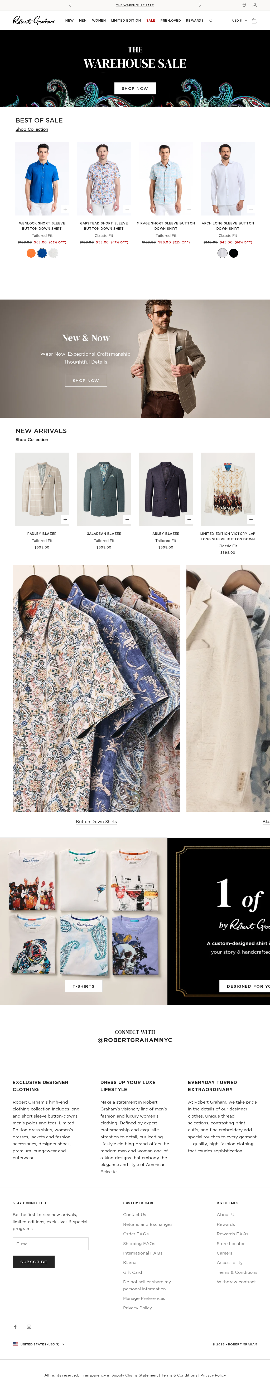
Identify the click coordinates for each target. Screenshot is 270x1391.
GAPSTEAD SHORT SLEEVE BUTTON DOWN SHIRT (104, 226)
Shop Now (135, 88)
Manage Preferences (144, 1298)
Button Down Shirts (96, 821)
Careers (224, 1253)
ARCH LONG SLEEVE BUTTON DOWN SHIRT (228, 226)
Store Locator (231, 1243)
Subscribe (33, 1262)
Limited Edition (126, 20)
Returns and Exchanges (147, 1224)
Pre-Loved (171, 20)
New (69, 20)
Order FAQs (136, 1233)
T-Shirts (84, 986)
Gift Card (132, 1272)
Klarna (129, 1262)
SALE (150, 20)
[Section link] (135, 68)
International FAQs (142, 1253)
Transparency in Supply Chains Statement (119, 1375)
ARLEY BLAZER (165, 533)
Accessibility (230, 1262)
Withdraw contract (236, 1281)
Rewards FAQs (232, 1233)
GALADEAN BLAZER (104, 533)
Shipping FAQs (139, 1243)
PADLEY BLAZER (42, 533)
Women (99, 20)
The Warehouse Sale (135, 5)
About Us (227, 1214)
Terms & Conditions (237, 1272)
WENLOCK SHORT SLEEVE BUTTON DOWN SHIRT (42, 226)
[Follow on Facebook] (15, 1326)
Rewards (195, 20)
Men (83, 20)
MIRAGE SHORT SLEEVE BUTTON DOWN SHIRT (166, 226)
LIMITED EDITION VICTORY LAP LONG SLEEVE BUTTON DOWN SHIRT (227, 537)
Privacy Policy (137, 1307)
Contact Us (134, 1214)
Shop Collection (32, 129)
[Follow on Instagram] (29, 1326)
